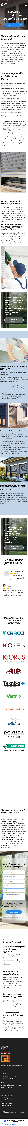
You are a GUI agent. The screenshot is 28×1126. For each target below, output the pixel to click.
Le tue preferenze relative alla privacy (15, 1121)
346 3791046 (8, 1103)
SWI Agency (22, 1112)
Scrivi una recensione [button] (17, 578)
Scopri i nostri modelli (14, 25)
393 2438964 (7, 1105)
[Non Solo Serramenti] (4, 5)
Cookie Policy (6, 1112)
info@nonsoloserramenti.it (12, 1099)
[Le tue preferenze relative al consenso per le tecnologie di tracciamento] (2, 1123)
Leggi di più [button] (4, 597)
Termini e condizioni (14, 918)
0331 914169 (10, 1095)
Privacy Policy (17, 917)
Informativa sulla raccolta (9, 1124)
